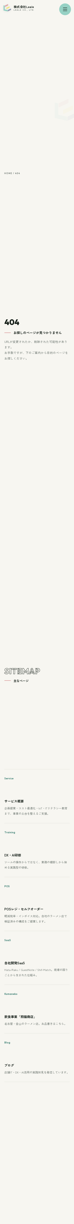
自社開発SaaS (14, 962)
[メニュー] (65, 9)
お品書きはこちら (52, 1024)
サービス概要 (14, 801)
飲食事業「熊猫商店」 (20, 1016)
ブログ (9, 1065)
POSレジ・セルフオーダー (23, 909)
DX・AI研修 (12, 855)
